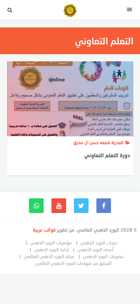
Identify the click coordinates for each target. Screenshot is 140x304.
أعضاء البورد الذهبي (95, 249)
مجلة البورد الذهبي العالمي (49, 256)
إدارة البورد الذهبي (51, 249)
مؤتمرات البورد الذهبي (51, 242)
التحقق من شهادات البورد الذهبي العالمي (73, 263)
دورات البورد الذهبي (99, 242)
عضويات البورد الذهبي (103, 256)
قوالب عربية (45, 230)
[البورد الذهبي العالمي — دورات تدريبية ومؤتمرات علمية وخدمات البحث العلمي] (70, 11)
